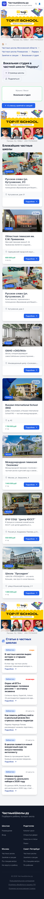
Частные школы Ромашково (15, 51)
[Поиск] (36, 4)
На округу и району (10, 865)
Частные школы (8, 853)
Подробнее (30, 202)
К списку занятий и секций (20, 105)
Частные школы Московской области (19, 48)
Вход (4, 835)
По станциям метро (31, 861)
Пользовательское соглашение (22, 881)
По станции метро (9, 861)
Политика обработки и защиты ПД (22, 885)
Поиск (25, 843)
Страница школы (16, 73)
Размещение (7, 831)
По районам (28, 865)
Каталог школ (28, 831)
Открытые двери (30, 835)
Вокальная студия (30, 55)
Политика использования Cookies (22, 888)
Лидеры (35, 51)
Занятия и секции (10, 55)
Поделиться (13, 79)
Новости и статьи (30, 839)
